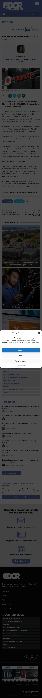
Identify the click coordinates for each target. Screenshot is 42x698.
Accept (21, 350)
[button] (39, 333)
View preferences (21, 361)
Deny (21, 355)
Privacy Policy (21, 365)
